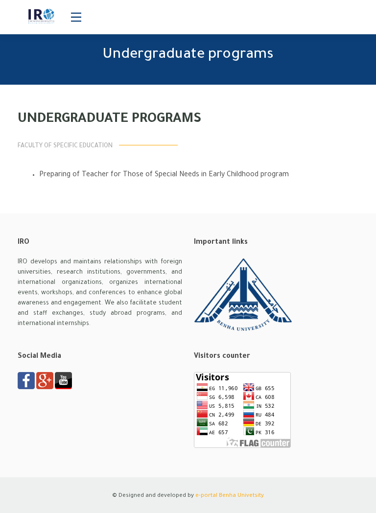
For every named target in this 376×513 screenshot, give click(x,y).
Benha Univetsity (241, 496)
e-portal (206, 496)
